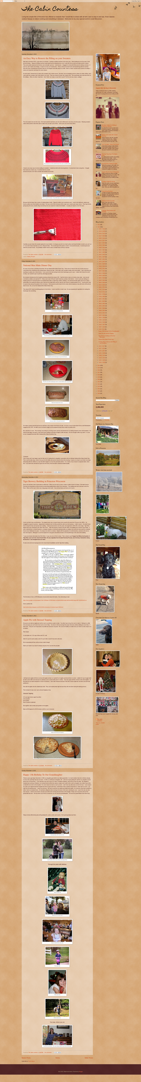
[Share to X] (57, 254)
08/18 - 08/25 (102, 303)
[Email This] (55, 254)
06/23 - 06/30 (102, 285)
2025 (99, 391)
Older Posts (89, 1058)
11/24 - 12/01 (102, 350)
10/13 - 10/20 (102, 322)
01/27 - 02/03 (102, 235)
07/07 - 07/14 (102, 289)
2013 (99, 227)
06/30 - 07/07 (102, 287)
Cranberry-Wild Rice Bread (108, 181)
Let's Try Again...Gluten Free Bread (110, 144)
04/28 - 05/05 (102, 266)
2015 (99, 367)
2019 (99, 377)
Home (58, 1058)
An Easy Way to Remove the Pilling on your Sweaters (47, 58)
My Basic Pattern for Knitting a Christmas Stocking (109, 126)
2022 (99, 384)
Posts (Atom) (31, 1061)
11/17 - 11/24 (102, 348)
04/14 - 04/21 (102, 261)
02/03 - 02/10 (102, 238)
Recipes (33, 256)
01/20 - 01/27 (102, 233)
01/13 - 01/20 (102, 231)
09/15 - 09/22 (102, 312)
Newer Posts (26, 1058)
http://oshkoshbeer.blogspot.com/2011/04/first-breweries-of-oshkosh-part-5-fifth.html (43, 607)
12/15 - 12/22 (102, 357)
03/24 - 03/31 (102, 254)
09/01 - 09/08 (102, 308)
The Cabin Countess (50, 9)
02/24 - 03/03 (102, 245)
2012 (99, 224)
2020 (99, 379)
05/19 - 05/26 (102, 273)
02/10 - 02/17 (102, 240)
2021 (99, 381)
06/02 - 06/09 (102, 277)
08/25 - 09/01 (102, 305)
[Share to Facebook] (59, 254)
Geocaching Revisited (107, 191)
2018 (99, 374)
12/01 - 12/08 (102, 353)
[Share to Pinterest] (60, 254)
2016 (99, 370)
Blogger (81, 1071)
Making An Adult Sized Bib (108, 200)
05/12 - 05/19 (102, 270)
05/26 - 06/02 (102, 275)
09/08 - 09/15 (102, 310)
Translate (107, 420)
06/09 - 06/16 (102, 280)
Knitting (28, 256)
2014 (99, 365)
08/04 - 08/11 (102, 298)
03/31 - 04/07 (102, 256)
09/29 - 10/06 (102, 317)
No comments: (48, 254)
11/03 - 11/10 (102, 329)
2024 (99, 388)
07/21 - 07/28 (102, 294)
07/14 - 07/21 (102, 292)
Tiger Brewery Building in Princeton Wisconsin (44, 481)
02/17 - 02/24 (102, 243)
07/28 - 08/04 (102, 296)
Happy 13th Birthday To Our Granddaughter (42, 774)
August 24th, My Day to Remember (106, 88)
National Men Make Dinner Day (37, 265)
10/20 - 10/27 (102, 324)
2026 (99, 393)
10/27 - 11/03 (102, 327)
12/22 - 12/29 (102, 360)
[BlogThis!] (56, 254)
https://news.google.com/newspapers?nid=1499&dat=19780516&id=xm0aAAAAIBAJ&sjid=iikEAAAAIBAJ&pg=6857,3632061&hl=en (55, 600)
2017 (99, 372)
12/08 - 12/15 (102, 355)
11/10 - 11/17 (102, 346)
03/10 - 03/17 (102, 250)
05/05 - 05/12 (102, 268)
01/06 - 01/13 (102, 228)
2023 (99, 386)
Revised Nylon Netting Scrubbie (109, 163)
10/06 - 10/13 (102, 319)
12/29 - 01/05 (102, 362)
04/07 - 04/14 (102, 259)
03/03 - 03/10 (102, 247)
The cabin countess (99, 720)
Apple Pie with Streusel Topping (37, 619)
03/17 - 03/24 (102, 252)
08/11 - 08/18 (102, 301)
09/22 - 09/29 (102, 315)
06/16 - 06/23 (102, 282)
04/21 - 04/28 (102, 263)
